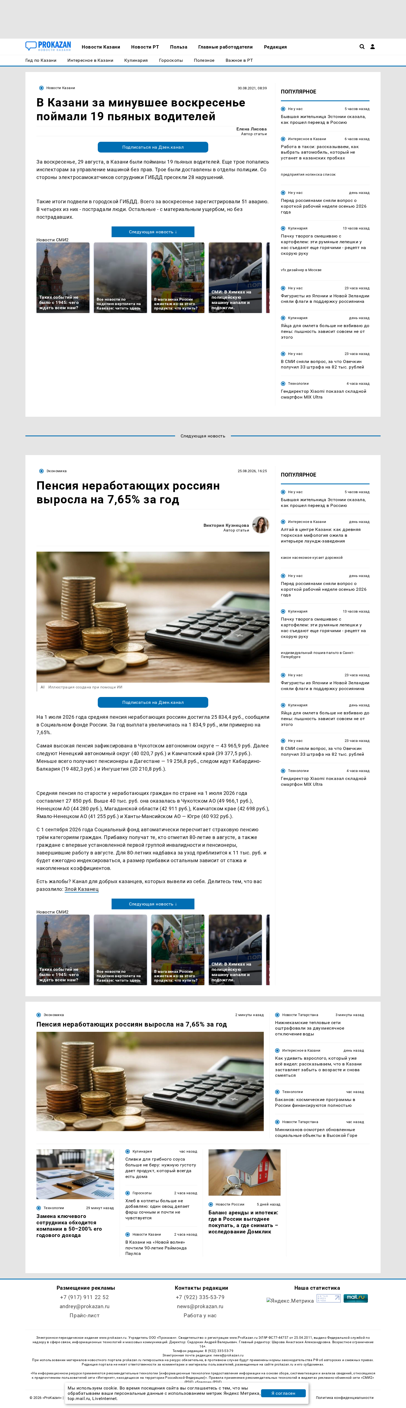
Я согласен (283, 1393)
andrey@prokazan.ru (85, 1306)
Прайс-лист (84, 1315)
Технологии (298, 383)
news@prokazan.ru (200, 1306)
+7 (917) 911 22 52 (84, 1297)
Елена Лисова (251, 129)
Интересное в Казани (307, 139)
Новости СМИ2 (52, 239)
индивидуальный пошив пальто (310, 653)
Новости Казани (60, 88)
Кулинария (297, 228)
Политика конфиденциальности (345, 1398)
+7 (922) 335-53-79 (200, 1297)
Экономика (56, 471)
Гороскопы (142, 1193)
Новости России (230, 1204)
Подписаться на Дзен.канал (153, 147)
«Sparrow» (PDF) (208, 1382)
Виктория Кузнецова (226, 525)
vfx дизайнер (292, 270)
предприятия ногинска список (308, 174)
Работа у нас (200, 1315)
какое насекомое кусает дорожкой (312, 557)
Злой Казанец (82, 889)
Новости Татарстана (300, 1015)
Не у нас (295, 109)
